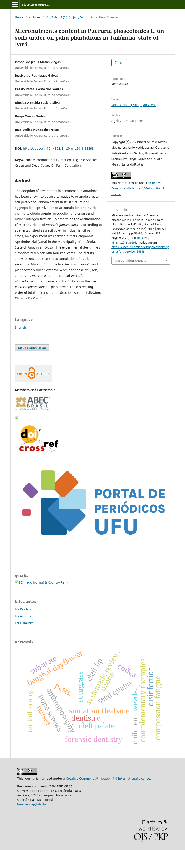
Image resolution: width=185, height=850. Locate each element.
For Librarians (24, 623)
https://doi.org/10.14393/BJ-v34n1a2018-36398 (58, 148)
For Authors (23, 616)
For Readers (23, 609)
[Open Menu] (14, 4)
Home (19, 17)
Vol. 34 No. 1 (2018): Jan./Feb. (65, 17)
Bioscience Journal (36, 4)
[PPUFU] (92, 547)
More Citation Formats (130, 260)
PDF (121, 63)
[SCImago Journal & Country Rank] (41, 582)
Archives (34, 17)
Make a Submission (32, 348)
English (20, 327)
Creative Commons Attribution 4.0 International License (137, 188)
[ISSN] (16, 418)
